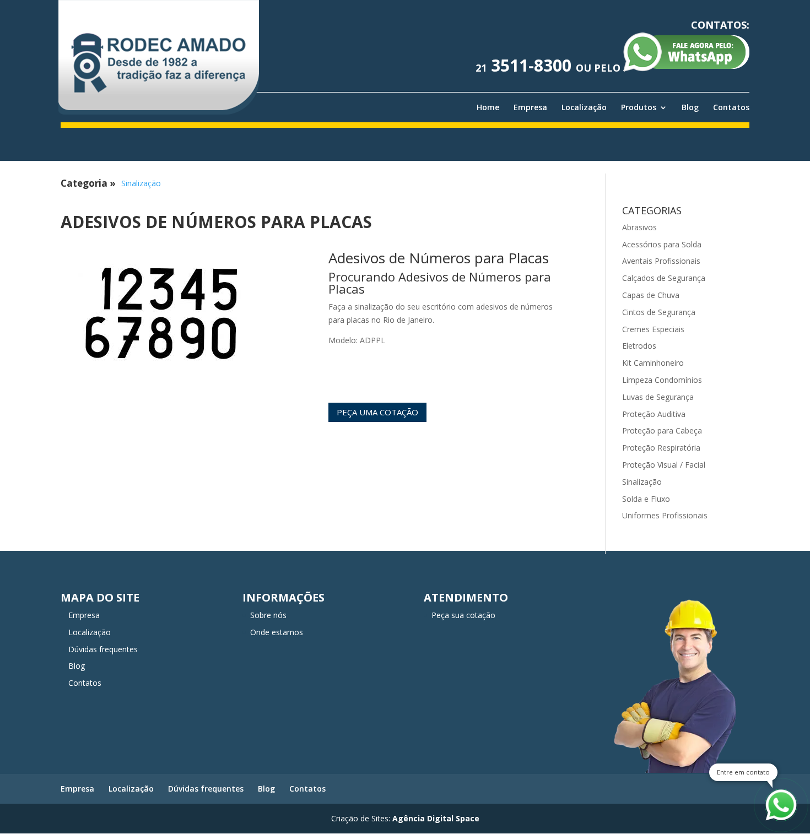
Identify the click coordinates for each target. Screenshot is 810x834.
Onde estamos (276, 632)
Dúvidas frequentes (103, 649)
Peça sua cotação (463, 615)
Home (488, 107)
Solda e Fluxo (646, 499)
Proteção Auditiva (653, 414)
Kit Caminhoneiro (653, 363)
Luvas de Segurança (658, 397)
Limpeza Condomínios (662, 380)
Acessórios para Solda (661, 244)
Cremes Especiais (653, 329)
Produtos (638, 107)
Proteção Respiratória (661, 447)
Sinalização (141, 183)
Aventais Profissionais (661, 261)
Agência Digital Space (435, 818)
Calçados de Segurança (663, 278)
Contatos (731, 107)
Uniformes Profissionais (665, 515)
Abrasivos (639, 227)
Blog (690, 107)
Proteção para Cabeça (662, 430)
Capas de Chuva (650, 295)
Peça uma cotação (377, 412)
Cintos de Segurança (658, 312)
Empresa (530, 107)
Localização (584, 107)
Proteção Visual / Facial (663, 464)
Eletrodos (639, 345)
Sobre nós (268, 615)
